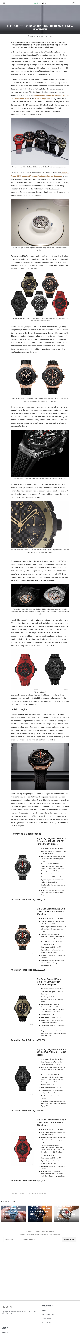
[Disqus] (40, 1273)
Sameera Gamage (38, 1217)
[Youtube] (11, 1307)
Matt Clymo (34, 36)
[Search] (77, 2)
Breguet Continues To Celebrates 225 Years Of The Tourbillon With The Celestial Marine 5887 (40, 1209)
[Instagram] (7, 1307)
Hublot (22, 1193)
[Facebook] (4, 1307)
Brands (14, 1193)
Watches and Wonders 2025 (37, 1193)
